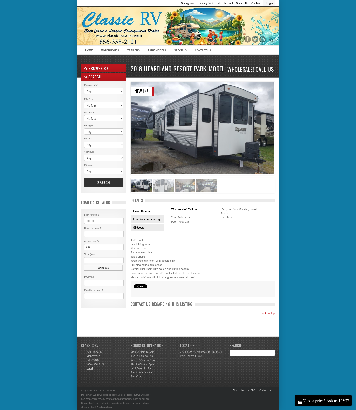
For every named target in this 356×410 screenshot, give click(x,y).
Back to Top (267, 313)
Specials (180, 50)
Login (269, 3)
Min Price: (89, 99)
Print (136, 291)
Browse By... (99, 68)
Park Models (157, 50)
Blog (235, 390)
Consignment (188, 3)
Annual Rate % (91, 241)
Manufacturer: (91, 84)
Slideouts (138, 227)
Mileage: (88, 164)
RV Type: (89, 125)
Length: (88, 138)
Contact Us (242, 3)
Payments (89, 276)
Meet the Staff (225, 3)
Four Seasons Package (147, 219)
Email (90, 368)
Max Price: (89, 112)
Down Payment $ (92, 227)
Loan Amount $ (91, 214)
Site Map (256, 3)
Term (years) (90, 254)
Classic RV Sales (112, 26)
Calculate (103, 267)
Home (89, 50)
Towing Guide (206, 3)
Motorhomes (108, 51)
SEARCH (94, 76)
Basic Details (141, 211)
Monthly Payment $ (93, 290)
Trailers (131, 51)
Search (103, 182)
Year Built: (89, 151)
